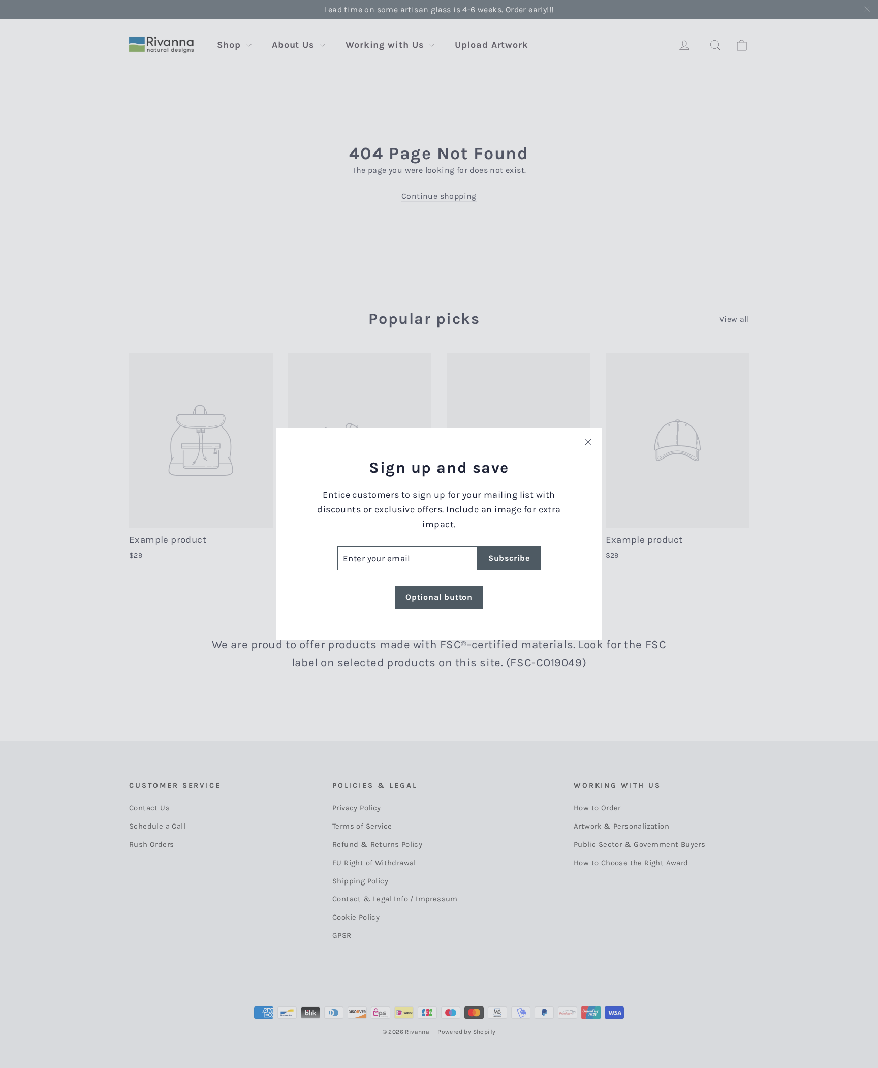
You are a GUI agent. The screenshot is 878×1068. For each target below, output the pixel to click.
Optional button (439, 597)
